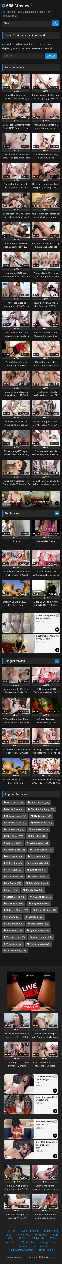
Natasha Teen (42, 896)
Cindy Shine (42, 816)
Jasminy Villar (39, 863)
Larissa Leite (39, 876)
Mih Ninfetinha (38, 883)
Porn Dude (41, 1234)
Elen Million (40, 829)
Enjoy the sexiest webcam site (44, 1098)
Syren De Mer (39, 930)
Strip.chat (6, 505)
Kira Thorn (38, 869)
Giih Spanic (14, 856)
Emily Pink (38, 836)
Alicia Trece (14, 802)
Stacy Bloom (39, 923)
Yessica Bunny (16, 950)
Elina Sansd (14, 836)
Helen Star (14, 863)
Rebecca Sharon (17, 910)
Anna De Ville (40, 802)
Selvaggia (35, 917)
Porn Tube (28, 1242)
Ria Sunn (13, 917)
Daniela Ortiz (43, 822)
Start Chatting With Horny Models (11, 502)
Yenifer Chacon (40, 944)
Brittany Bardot (16, 816)
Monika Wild (34, 890)
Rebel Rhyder (46, 910)
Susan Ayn (14, 930)
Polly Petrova (40, 903)
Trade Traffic (46, 1250)
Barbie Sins (14, 809)
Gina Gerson (39, 856)
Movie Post (23, 1234)
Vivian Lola (14, 944)
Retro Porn (21, 1246)
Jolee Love (14, 869)
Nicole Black (14, 903)
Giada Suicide (42, 849)
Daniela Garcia (16, 822)
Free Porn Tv (40, 1246)
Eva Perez (13, 843)
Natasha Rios (15, 896)
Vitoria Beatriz (42, 937)
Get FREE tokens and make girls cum (44, 1079)
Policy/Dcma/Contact (21, 1250)
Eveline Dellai (39, 843)
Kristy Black (14, 876)
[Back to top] (52, 1254)
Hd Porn (11, 1230)
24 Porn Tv (38, 1238)
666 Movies (17, 5)
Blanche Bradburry (42, 809)
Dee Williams (15, 829)
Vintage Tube (47, 1242)
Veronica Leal (15, 937)
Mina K (12, 890)
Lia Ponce (13, 883)
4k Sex (22, 1238)
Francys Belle (15, 849)
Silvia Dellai (14, 923)
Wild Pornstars (30, 1230)
